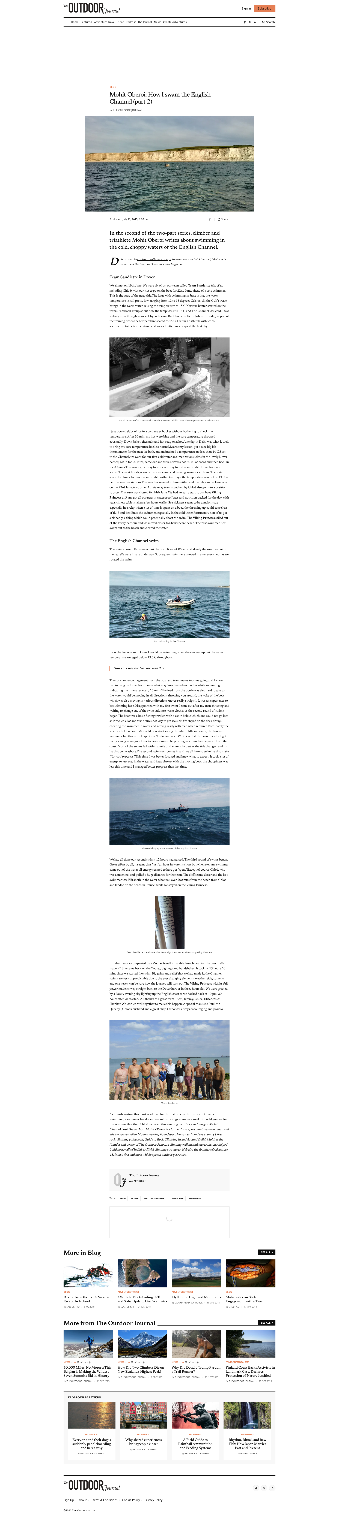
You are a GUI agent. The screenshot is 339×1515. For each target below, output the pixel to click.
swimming (195, 1198)
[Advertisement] (169, 53)
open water (177, 1198)
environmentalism (237, 1362)
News (67, 1362)
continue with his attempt (154, 259)
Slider (135, 1198)
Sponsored (91, 1434)
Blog (112, 87)
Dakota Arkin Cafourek (189, 1302)
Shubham (234, 1306)
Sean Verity (127, 1306)
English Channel (154, 1198)
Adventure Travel (128, 1291)
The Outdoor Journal (127, 110)
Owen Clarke (249, 1453)
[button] (69, 1500)
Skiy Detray (73, 1306)
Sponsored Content (93, 1453)
